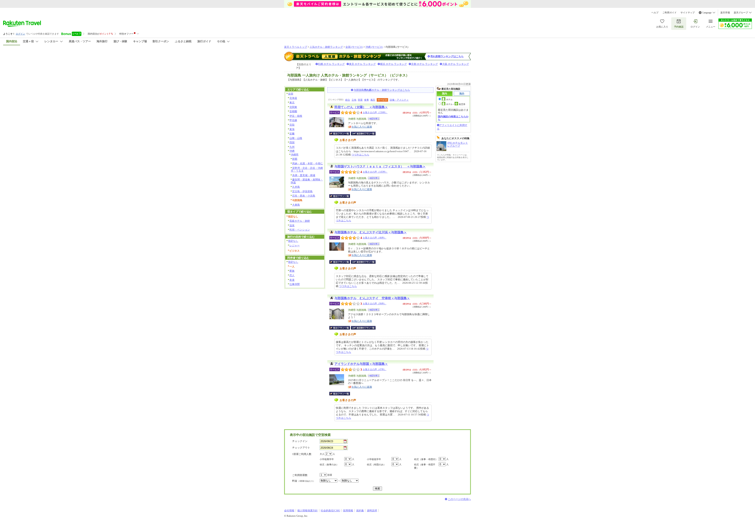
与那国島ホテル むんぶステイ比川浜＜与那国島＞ (370, 232)
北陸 (292, 124)
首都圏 (293, 111)
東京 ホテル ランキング (362, 64)
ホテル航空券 (455, 104)
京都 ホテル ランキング (424, 64)
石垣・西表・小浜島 (303, 195)
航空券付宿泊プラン (363, 133)
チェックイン (300, 441)
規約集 (360, 510)
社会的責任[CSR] (330, 510)
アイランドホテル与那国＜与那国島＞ (361, 363)
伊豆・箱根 (295, 115)
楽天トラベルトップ (295, 46)
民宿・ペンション (299, 229)
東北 (292, 102)
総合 (347, 100)
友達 (292, 279)
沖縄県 (294, 154)
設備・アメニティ (399, 100)
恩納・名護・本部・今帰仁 (307, 163)
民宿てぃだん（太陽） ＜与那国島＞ (361, 107)
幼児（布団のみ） (376, 464)
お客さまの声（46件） (374, 237)
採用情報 (348, 510)
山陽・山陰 (295, 138)
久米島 (296, 186)
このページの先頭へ (459, 499)
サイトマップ (687, 12)
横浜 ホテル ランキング (393, 64)
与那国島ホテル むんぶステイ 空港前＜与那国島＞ (372, 298)
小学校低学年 (374, 459)
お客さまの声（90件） (374, 303)
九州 (292, 146)
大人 (322, 454)
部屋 (360, 100)
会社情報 (289, 510)
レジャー (294, 245)
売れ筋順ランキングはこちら (447, 56)
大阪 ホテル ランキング (455, 64)
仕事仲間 (294, 284)
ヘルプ (654, 12)
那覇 (294, 158)
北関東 (293, 107)
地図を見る (374, 118)
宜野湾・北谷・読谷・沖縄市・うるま (307, 169)
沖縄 (292, 150)
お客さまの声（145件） (375, 171)
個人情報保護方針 (307, 510)
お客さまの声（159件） (375, 112)
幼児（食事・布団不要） (424, 466)
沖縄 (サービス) (374, 46)
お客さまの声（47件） (374, 369)
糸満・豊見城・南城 (303, 175)
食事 (366, 100)
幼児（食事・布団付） (426, 459)
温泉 (292, 225)
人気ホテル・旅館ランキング (326, 46)
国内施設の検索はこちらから (453, 118)
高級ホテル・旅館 (299, 220)
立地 (354, 100)
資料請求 (372, 510)
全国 (290, 93)
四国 (292, 142)
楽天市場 (725, 12)
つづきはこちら (360, 154)
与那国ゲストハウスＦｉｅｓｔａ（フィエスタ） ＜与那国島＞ (380, 166)
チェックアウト (301, 447)
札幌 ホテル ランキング (331, 64)
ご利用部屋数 (300, 475)
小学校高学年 (327, 459)
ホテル (449, 99)
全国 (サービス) (354, 46)
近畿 (292, 133)
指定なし (293, 240)
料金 (303, 480)
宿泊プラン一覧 (341, 133)
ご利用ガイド (669, 12)
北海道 (293, 98)
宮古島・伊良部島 (302, 191)
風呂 (372, 100)
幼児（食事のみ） (329, 464)
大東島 (296, 204)
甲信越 (293, 120)
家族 (292, 270)
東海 (292, 129)
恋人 (292, 275)
